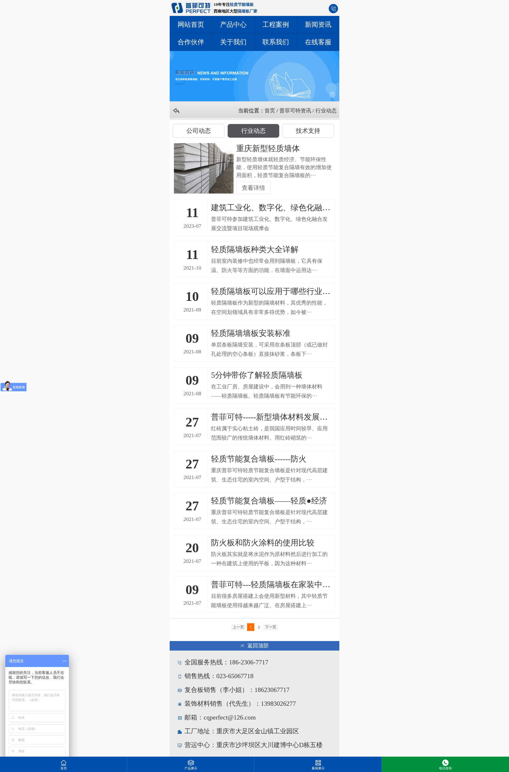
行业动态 (326, 110)
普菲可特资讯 (295, 110)
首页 (270, 110)
